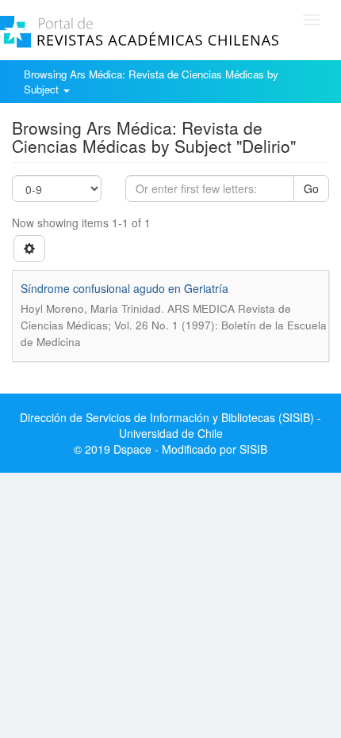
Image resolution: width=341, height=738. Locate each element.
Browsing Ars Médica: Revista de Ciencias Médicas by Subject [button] (151, 82)
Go (311, 188)
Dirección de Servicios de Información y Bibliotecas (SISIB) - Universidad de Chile (170, 425)
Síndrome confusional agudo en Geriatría (124, 288)
